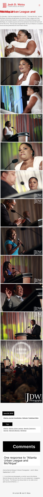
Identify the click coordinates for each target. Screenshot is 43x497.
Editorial (25, 418)
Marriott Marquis (14, 430)
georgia (5, 430)
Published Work (33, 418)
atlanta (5, 428)
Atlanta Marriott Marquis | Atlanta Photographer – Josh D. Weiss (20, 470)
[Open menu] (39, 5)
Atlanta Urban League (16, 428)
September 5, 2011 (9, 472)
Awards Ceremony (30, 428)
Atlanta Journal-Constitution (12, 418)
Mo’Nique (23, 430)
